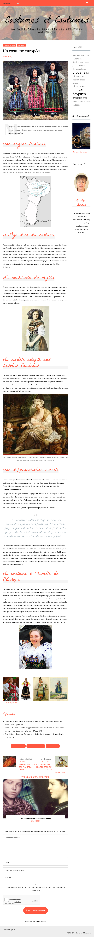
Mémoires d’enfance (79, 152)
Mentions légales (9, 930)
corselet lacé (19, 746)
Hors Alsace (21, 45)
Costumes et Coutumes (47, 21)
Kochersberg (53, 746)
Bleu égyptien (79, 92)
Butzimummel (78, 62)
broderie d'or (79, 97)
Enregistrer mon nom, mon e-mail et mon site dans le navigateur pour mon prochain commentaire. (35, 888)
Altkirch (82, 69)
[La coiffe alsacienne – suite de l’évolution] (35, 798)
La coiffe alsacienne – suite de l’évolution (35, 818)
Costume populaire (9, 45)
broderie (78, 72)
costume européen (36, 746)
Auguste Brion (83, 55)
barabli (88, 101)
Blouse (83, 101)
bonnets (75, 101)
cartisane (76, 105)
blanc (82, 59)
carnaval (76, 59)
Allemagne (78, 86)
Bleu (74, 55)
